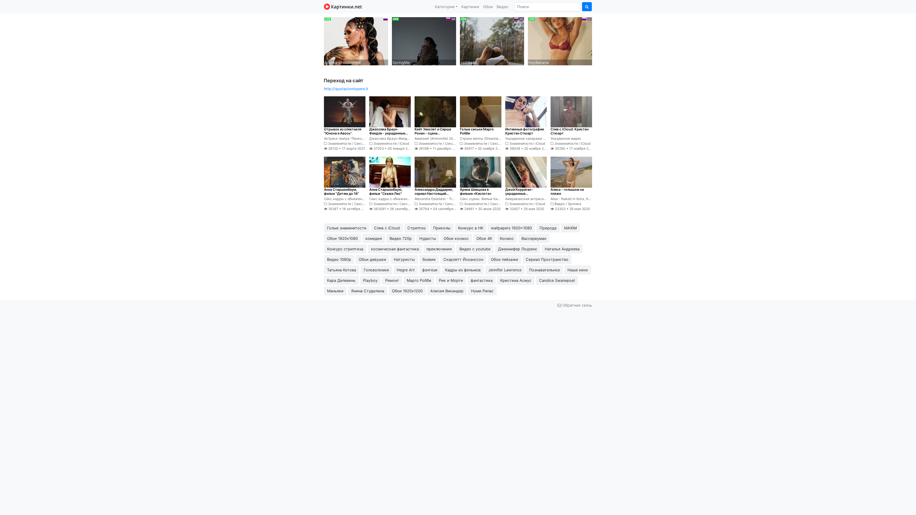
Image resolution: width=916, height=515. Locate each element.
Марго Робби (419, 280)
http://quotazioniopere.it (346, 88)
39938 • (529, 148)
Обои (488, 6)
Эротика (574, 204)
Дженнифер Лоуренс (517, 249)
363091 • (396, 209)
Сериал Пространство (547, 259)
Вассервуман (533, 238)
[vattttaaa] (492, 40)
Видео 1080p (339, 259)
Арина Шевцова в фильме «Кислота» (475, 191)
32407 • (526, 209)
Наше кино (577, 270)
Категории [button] (445, 6)
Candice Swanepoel (557, 280)
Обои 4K (484, 238)
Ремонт (392, 280)
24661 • (482, 209)
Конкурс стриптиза (345, 249)
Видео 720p (401, 238)
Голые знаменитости (346, 228)
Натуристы (404, 259)
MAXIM (570, 228)
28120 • (346, 148)
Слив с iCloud (387, 228)
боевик (429, 259)
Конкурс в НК (470, 228)
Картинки (470, 6)
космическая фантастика (395, 249)
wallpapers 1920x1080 (511, 228)
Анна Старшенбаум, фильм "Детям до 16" (341, 191)
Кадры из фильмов (463, 270)
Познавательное (544, 270)
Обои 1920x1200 (407, 290)
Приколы (441, 228)
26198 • (439, 148)
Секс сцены (364, 143)
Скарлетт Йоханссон (463, 259)
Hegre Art (406, 270)
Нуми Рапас (482, 290)
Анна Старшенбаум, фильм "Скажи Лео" (385, 191)
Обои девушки (372, 259)
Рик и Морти (451, 280)
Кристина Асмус (515, 280)
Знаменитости (339, 143)
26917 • (483, 148)
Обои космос (456, 238)
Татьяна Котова (341, 270)
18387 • (348, 209)
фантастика (482, 280)
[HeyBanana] (560, 40)
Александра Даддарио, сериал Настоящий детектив (434, 193)
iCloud (404, 143)
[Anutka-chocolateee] (356, 40)
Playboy (370, 280)
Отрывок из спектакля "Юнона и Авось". (342, 131)
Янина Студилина (367, 290)
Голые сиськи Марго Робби (477, 131)
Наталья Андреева (562, 249)
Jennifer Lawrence (504, 270)
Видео (502, 6)
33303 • (572, 209)
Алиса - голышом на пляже (567, 191)
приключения (439, 249)
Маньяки (335, 290)
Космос (507, 238)
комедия (373, 238)
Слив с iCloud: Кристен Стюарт (569, 131)
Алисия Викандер (446, 290)
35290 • (574, 148)
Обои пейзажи (504, 259)
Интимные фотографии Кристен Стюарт (524, 131)
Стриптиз (416, 228)
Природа (548, 228)
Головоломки (376, 270)
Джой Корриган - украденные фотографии (519, 193)
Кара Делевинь (341, 280)
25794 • (440, 209)
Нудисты (427, 238)
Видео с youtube (474, 249)
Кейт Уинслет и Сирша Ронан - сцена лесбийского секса (433, 133)
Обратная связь (576, 305)
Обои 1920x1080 (342, 238)
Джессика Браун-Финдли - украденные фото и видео (387, 133)
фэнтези (429, 270)
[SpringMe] (424, 40)
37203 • (393, 148)
